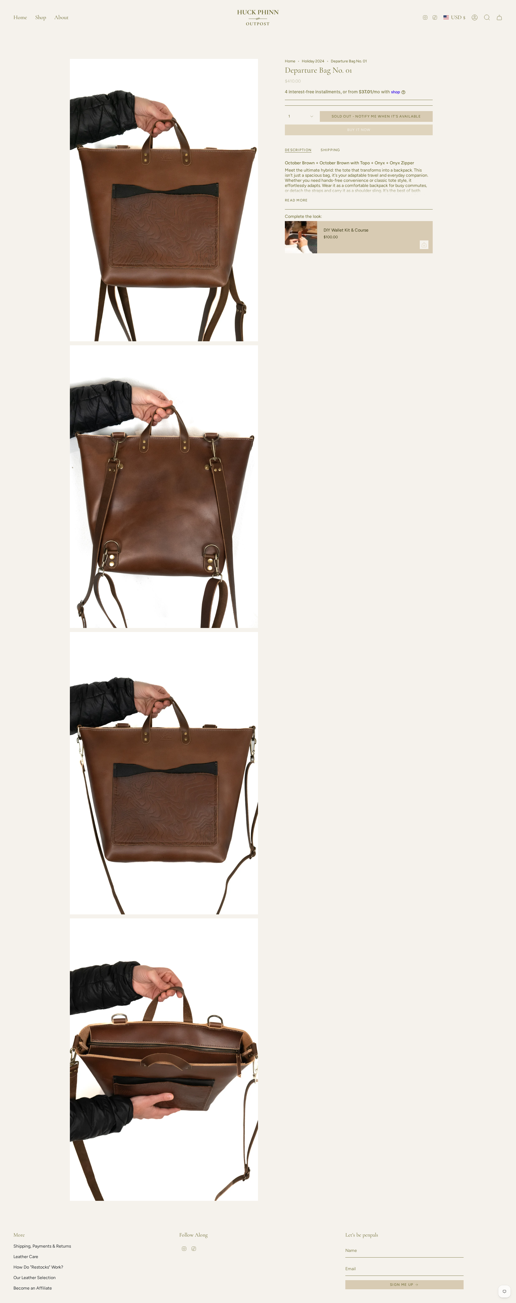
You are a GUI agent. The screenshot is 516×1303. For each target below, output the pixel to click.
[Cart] (499, 17)
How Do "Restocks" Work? (38, 1267)
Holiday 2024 (313, 61)
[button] (40, 17)
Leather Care (25, 1256)
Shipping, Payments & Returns (42, 1246)
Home (290, 61)
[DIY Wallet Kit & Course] (301, 237)
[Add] (424, 244)
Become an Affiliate (32, 1288)
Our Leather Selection (34, 1277)
